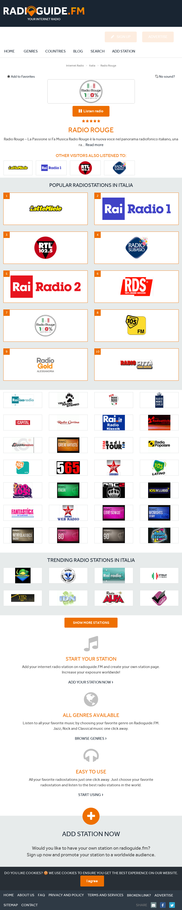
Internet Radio (75, 65)
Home (12, 51)
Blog (78, 51)
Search (98, 51)
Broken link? (139, 895)
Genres (31, 51)
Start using (89, 794)
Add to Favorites (22, 77)
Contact (29, 905)
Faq (41, 895)
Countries (55, 51)
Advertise (164, 895)
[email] (155, 905)
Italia (92, 65)
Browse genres (89, 738)
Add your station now (89, 682)
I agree (92, 881)
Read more (95, 144)
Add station (123, 51)
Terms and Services (105, 895)
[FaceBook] (164, 905)
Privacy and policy (66, 895)
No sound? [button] (166, 77)
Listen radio (92, 111)
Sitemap (11, 905)
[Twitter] (173, 905)
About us (25, 895)
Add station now (91, 834)
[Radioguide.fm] (44, 13)
